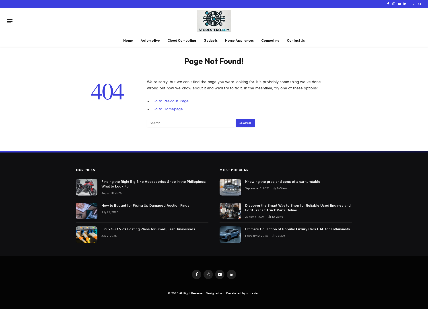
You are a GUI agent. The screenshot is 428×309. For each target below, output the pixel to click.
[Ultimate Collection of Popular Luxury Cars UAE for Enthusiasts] (230, 234)
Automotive (150, 40)
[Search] (419, 4)
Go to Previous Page (171, 101)
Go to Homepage (168, 109)
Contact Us (296, 40)
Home (128, 40)
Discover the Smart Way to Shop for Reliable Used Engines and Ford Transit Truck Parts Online (298, 207)
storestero (253, 293)
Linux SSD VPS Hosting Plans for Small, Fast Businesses (148, 229)
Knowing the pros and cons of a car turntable (282, 181)
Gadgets (211, 40)
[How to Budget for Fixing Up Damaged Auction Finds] (86, 211)
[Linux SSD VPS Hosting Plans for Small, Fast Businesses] (86, 234)
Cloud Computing (181, 40)
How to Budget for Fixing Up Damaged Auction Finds (145, 205)
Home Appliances (239, 40)
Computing (270, 40)
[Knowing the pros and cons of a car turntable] (230, 187)
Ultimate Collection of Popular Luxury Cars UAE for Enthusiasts (297, 229)
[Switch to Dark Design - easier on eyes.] (413, 4)
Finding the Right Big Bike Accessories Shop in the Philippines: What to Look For (153, 183)
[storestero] (214, 21)
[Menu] (9, 21)
